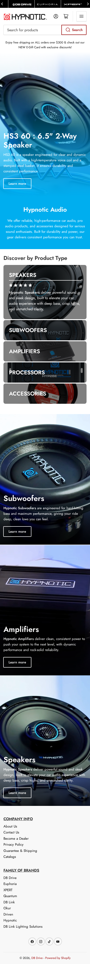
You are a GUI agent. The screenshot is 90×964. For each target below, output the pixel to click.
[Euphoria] (48, 4)
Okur (7, 908)
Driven (8, 914)
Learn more (17, 183)
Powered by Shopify (58, 958)
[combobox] (45, 30)
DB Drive (10, 877)
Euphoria (10, 883)
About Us (10, 826)
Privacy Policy (13, 844)
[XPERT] (74, 4)
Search (77, 29)
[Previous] (2, 4)
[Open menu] (81, 16)
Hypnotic (10, 920)
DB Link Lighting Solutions (22, 926)
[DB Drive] (21, 4)
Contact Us (11, 832)
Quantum (10, 896)
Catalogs (9, 856)
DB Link (9, 902)
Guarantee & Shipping (20, 850)
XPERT (7, 890)
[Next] (87, 4)
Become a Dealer (16, 838)
